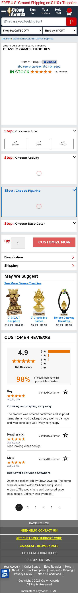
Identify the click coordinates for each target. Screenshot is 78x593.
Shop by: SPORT (55, 30)
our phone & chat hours (39, 553)
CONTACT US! (48, 530)
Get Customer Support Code (39, 538)
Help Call (58, 11)
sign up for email (39, 560)
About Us (17, 570)
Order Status (32, 566)
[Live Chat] (4, 573)
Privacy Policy (23, 574)
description (13, 257)
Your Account (12, 566)
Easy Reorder (52, 566)
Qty (7, 241)
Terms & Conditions (48, 574)
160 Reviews (27, 367)
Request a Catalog (61, 570)
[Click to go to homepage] (16, 11)
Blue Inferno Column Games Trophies (33, 38)
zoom (51, 62)
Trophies (6, 38)
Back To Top (39, 523)
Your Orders (45, 11)
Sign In (33, 11)
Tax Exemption (36, 570)
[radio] (56, 351)
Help (68, 566)
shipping (11, 265)
